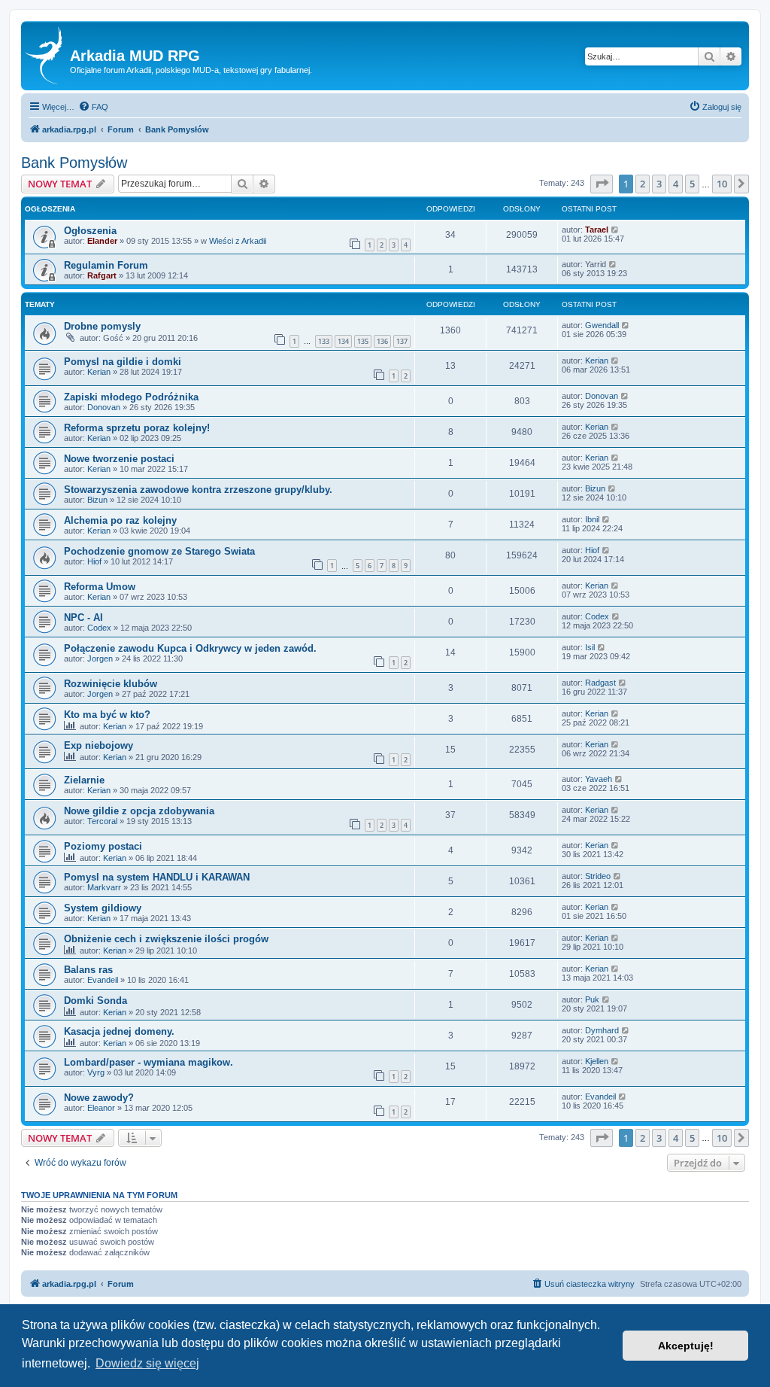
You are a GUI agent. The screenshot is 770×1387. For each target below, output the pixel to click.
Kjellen (596, 1061)
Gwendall (602, 325)
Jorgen (100, 658)
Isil (590, 647)
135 (362, 341)
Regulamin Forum (106, 265)
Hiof (94, 561)
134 (343, 341)
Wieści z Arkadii (237, 240)
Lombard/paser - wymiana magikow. (148, 1062)
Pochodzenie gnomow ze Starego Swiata (159, 551)
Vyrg (96, 1072)
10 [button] (722, 183)
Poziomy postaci (103, 846)
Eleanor (101, 1107)
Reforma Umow (99, 586)
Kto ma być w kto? (107, 714)
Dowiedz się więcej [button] (147, 1363)
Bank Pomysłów (74, 162)
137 (402, 341)
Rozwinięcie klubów (110, 683)
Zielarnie (84, 780)
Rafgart (102, 275)
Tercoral (102, 821)
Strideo (598, 876)
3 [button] (659, 183)
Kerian (99, 371)
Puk (592, 999)
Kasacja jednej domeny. (119, 1031)
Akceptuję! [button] (686, 1346)
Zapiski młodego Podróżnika (131, 397)
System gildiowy (102, 908)
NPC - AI (83, 617)
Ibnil (592, 519)
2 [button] (642, 183)
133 (323, 341)
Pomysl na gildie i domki (122, 361)
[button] (601, 184)
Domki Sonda (95, 1000)
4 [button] (675, 183)
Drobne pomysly (102, 326)
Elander (102, 240)
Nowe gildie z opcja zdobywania (139, 811)
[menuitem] (93, 107)
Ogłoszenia (90, 230)
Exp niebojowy (98, 745)
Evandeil (102, 979)
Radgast (600, 682)
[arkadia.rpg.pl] (47, 56)
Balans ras (88, 969)
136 (382, 341)
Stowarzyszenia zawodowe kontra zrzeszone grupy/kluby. (198, 489)
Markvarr (104, 887)
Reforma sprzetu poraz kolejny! (137, 427)
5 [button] (692, 183)
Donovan (103, 407)
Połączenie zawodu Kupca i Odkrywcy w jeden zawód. (190, 648)
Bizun (97, 499)
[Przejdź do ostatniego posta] (615, 229)
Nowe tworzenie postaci (119, 458)
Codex (99, 627)
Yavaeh (598, 778)
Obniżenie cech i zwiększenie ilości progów (166, 938)
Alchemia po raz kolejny (120, 520)
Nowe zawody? (99, 1097)
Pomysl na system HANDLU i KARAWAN (157, 877)
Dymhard (602, 1030)
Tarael (596, 229)
